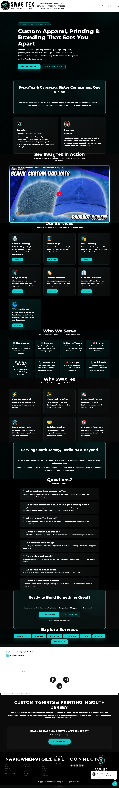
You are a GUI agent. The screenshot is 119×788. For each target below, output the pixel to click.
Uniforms (98, 636)
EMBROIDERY (27, 765)
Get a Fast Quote (60, 742)
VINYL (25, 770)
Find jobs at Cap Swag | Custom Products (10, 693)
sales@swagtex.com (16, 656)
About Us (7, 772)
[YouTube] (59, 686)
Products (7, 768)
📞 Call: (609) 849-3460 (53, 67)
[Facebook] (53, 680)
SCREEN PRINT (27, 766)
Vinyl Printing (71, 636)
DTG (25, 768)
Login (89, 6)
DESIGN (26, 775)
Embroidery (39, 636)
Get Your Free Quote (29, 66)
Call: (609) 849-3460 (70, 614)
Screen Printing (22, 636)
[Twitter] (74, 765)
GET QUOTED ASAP (10, 773)
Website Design (59, 641)
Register (95, 6)
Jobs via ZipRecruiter (25, 693)
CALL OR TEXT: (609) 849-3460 (21, 652)
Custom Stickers (28, 772)
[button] (41, 6)
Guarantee (44, 768)
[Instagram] (66, 680)
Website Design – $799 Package (12, 765)
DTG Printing (54, 636)
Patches (86, 636)
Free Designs (8, 770)
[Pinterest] (77, 765)
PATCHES (26, 773)
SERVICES (7, 766)
